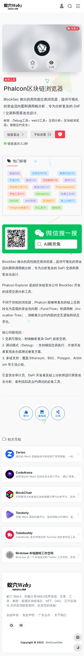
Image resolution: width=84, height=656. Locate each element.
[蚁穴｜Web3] (12, 6)
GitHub (42, 193)
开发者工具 (18, 187)
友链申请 (12, 615)
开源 (14, 180)
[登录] (61, 6)
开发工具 (16, 193)
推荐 (70, 180)
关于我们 (60, 615)
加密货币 (39, 173)
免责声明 (28, 615)
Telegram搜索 (19, 207)
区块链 (48, 200)
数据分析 (41, 187)
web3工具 (38, 120)
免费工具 (68, 193)
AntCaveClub (54, 642)
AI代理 (30, 200)
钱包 (56, 207)
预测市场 (67, 173)
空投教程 (50, 180)
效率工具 (10, 79)
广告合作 (44, 615)
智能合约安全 (19, 125)
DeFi (13, 200)
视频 (14, 173)
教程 (31, 180)
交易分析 (55, 120)
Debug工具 (20, 120)
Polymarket (65, 187)
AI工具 (40, 207)
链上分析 (68, 200)
